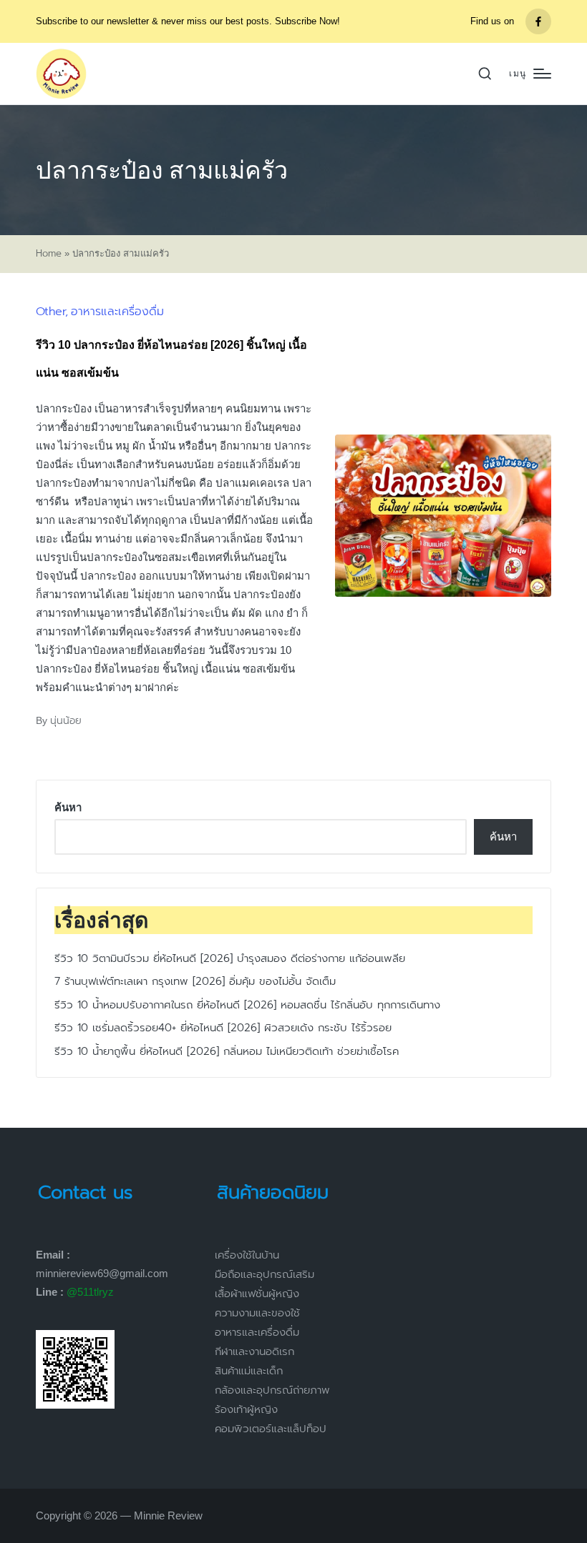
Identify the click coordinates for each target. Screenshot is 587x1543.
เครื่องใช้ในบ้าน (247, 1255)
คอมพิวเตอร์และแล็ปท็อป (270, 1429)
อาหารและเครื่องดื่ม (117, 311)
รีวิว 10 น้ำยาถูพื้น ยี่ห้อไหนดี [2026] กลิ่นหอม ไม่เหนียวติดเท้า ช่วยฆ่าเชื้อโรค (226, 1051)
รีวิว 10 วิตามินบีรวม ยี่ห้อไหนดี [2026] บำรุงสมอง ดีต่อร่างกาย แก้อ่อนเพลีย (229, 958)
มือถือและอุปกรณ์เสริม (264, 1274)
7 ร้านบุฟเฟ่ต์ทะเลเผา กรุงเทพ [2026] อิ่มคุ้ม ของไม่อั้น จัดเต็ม (195, 981)
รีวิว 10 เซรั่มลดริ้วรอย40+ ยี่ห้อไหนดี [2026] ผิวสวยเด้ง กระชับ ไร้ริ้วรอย (223, 1028)
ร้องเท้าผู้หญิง (246, 1409)
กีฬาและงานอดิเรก (254, 1351)
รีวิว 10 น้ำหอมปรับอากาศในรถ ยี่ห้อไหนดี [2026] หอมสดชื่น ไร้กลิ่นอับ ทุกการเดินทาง (247, 1005)
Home (49, 254)
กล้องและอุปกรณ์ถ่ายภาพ (272, 1390)
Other (50, 311)
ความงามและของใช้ (257, 1313)
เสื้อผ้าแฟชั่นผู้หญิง (257, 1293)
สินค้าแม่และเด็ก (249, 1371)
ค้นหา (68, 807)
